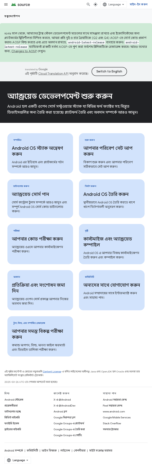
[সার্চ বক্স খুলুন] (88, 4)
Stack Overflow (112, 423)
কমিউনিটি (32, 450)
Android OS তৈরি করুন (105, 194)
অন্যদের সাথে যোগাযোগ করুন (111, 285)
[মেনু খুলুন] (6, 4)
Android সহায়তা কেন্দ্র (115, 399)
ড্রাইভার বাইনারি (12, 429)
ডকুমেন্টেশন (12, 16)
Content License (52, 371)
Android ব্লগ (60, 411)
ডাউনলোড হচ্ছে (12, 411)
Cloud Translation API (53, 74)
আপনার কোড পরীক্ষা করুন (37, 239)
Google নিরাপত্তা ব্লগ (64, 417)
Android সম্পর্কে (13, 450)
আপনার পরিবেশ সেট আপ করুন (108, 151)
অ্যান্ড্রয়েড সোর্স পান (30, 194)
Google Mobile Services (116, 417)
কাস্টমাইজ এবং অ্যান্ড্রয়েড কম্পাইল (107, 242)
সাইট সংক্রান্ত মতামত (100, 450)
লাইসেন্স (65, 450)
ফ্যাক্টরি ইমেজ (11, 423)
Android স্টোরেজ (13, 399)
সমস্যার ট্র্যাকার (110, 429)
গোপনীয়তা (79, 450)
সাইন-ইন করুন (139, 4)
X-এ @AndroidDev (64, 405)
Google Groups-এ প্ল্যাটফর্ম (69, 423)
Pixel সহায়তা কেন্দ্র (112, 405)
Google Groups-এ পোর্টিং (68, 435)
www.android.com (114, 411)
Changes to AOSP (24, 51)
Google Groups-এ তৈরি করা (69, 429)
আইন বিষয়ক (49, 450)
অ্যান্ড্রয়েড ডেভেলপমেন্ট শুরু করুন (59, 96)
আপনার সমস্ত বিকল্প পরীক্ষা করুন (37, 334)
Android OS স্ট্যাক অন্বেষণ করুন (37, 151)
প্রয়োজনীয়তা (11, 405)
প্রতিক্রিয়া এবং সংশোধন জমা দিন (38, 288)
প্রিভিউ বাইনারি (12, 417)
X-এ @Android (62, 399)
